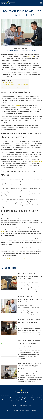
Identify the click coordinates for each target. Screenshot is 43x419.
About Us (14, 405)
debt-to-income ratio (16, 194)
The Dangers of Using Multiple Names (11, 88)
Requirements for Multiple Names (10, 86)
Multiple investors (37, 161)
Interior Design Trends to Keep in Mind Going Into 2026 (29, 322)
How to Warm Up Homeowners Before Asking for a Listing (30, 299)
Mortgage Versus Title (8, 82)
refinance (3, 231)
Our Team (20, 405)
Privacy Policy (10, 410)
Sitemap (34, 410)
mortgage (17, 105)
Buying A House (20, 50)
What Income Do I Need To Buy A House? (17, 259)
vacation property (17, 248)
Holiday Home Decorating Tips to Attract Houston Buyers (29, 365)
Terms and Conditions (19, 410)
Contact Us (25, 405)
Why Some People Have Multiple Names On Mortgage (15, 84)
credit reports (30, 56)
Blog (30, 405)
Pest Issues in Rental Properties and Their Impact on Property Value (30, 276)
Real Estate (34, 50)
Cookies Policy (28, 410)
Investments (28, 50)
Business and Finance (11, 50)
